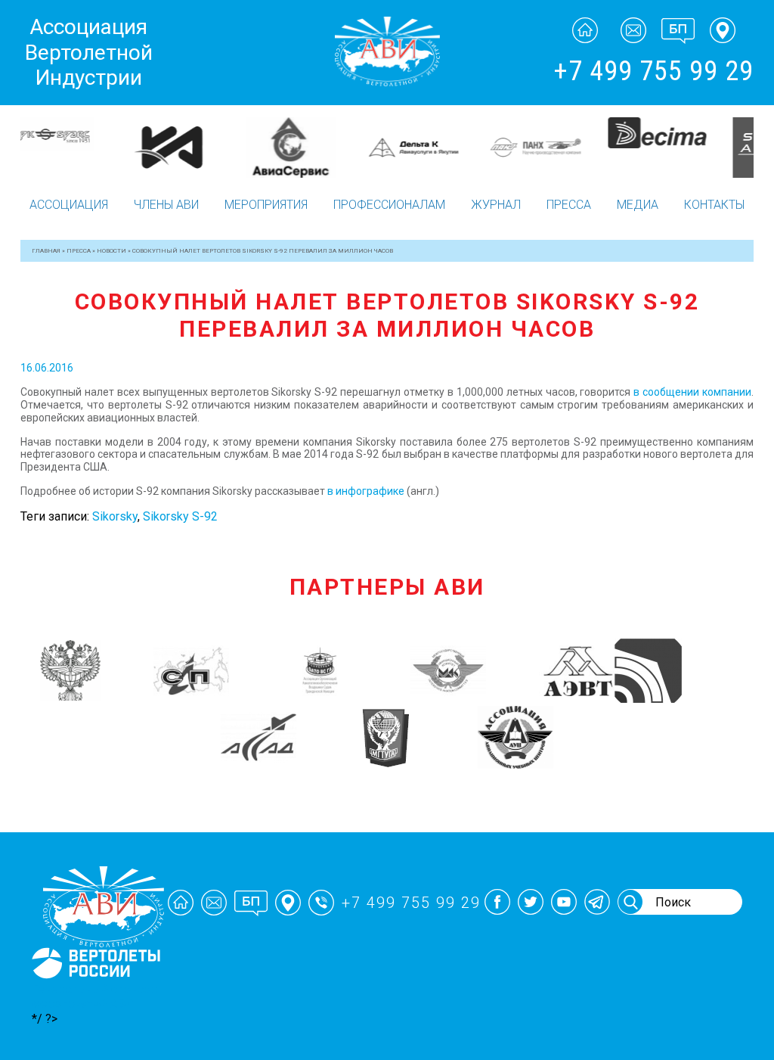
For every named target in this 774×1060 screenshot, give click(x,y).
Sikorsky (115, 516)
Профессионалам (389, 204)
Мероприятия (266, 204)
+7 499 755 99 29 (653, 71)
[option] (81, 132)
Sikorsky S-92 (180, 516)
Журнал (496, 204)
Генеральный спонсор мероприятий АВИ (94, 996)
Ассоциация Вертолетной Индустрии (89, 52)
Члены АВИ (166, 204)
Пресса (568, 204)
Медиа (637, 204)
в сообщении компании (692, 392)
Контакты (714, 204)
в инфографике (365, 491)
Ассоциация (68, 204)
